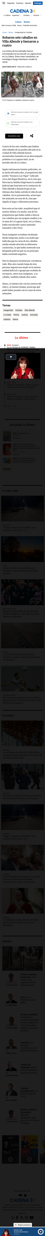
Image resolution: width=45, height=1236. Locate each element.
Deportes (10, 3)
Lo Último (7, 15)
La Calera (7, 315)
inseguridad (8, 310)
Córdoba (26, 15)
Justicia (24, 315)
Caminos (19, 3)
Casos (18, 22)
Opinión (28, 3)
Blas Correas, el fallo (9, 25)
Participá (37, 3)
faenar (15, 319)
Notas (27, 22)
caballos (6, 319)
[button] (39, 85)
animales (34, 315)
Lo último (22, 337)
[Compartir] (31, 136)
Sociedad (15, 345)
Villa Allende (30, 310)
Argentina (15, 15)
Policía (16, 315)
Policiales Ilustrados (30, 25)
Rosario (36, 15)
